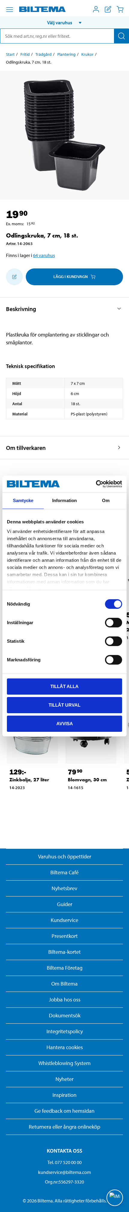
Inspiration (64, 1094)
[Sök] (121, 35)
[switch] (113, 622)
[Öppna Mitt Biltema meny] (96, 9)
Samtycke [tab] (23, 500)
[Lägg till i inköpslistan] (14, 276)
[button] (64, 22)
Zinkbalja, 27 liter (29, 780)
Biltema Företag (64, 967)
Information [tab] (64, 500)
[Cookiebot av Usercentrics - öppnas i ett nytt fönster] (96, 484)
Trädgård (43, 54)
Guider (64, 904)
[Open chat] (114, 1197)
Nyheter (65, 1079)
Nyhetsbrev (64, 888)
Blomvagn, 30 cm (87, 780)
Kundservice (64, 920)
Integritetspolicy (64, 1031)
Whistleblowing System (64, 1063)
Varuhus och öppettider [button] (64, 856)
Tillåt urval (64, 705)
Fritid (25, 54)
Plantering (66, 54)
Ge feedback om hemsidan (64, 1110)
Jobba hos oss (64, 999)
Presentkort (65, 935)
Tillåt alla (64, 686)
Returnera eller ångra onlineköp (64, 1126)
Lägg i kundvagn (70, 276)
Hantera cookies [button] (64, 1047)
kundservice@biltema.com (64, 1172)
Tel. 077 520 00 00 (64, 1162)
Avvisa (64, 723)
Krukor (87, 54)
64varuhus (44, 255)
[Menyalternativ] (9, 9)
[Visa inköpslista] (108, 9)
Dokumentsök (64, 1015)
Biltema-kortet (64, 951)
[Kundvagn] (120, 9)
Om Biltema (64, 983)
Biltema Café (64, 872)
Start (10, 54)
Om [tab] (106, 500)
